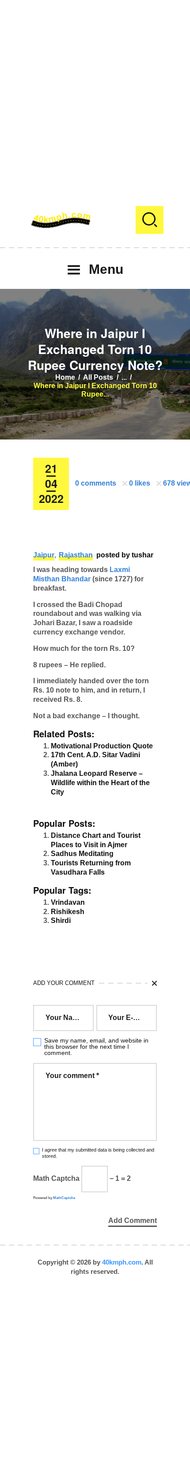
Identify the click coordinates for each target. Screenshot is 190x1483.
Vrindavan (68, 902)
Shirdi (61, 920)
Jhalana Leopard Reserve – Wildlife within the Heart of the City (100, 783)
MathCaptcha (64, 1198)
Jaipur (43, 555)
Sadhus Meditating (82, 853)
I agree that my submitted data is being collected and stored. (98, 1152)
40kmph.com (121, 1262)
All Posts (98, 377)
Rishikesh (67, 911)
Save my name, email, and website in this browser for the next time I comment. (96, 1046)
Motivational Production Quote (102, 746)
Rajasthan (76, 555)
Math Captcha (56, 1178)
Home (65, 377)
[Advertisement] (95, 95)
